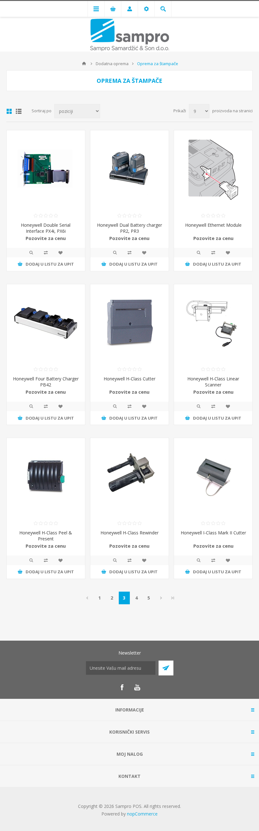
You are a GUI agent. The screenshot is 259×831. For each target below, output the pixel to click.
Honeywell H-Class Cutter (129, 379)
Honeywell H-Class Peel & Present (45, 536)
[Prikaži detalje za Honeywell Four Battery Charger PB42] (46, 323)
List (18, 111)
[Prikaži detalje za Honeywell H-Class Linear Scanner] (213, 323)
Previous (87, 598)
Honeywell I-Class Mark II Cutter (213, 533)
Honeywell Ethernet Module (213, 225)
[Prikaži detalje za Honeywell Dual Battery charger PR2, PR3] (129, 169)
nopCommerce (142, 814)
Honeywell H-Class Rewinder (129, 533)
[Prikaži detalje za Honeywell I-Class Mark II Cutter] (213, 477)
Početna (84, 63)
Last (173, 598)
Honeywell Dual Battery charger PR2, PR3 (129, 228)
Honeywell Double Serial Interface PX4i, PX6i (45, 228)
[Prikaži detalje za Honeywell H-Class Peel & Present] (46, 477)
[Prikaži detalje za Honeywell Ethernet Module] (213, 169)
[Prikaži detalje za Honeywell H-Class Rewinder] (129, 477)
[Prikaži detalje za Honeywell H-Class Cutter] (129, 323)
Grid (9, 111)
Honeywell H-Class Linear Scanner (213, 382)
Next (161, 598)
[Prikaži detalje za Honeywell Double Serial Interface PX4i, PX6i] (46, 169)
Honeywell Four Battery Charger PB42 (46, 382)
